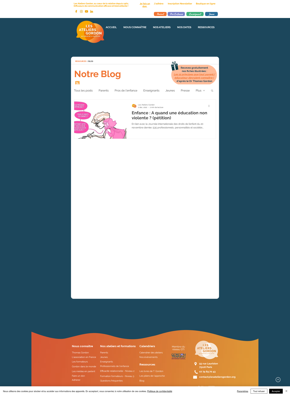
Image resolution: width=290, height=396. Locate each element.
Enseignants (151, 90)
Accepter (276, 391)
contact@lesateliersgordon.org (217, 376)
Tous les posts (83, 90)
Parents (104, 90)
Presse (185, 90)
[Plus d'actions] (210, 106)
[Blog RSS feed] (77, 83)
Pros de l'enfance (126, 90)
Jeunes (170, 90)
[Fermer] (286, 391)
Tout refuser (259, 391)
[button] (212, 90)
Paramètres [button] (242, 391)
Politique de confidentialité (159, 391)
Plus (198, 90)
